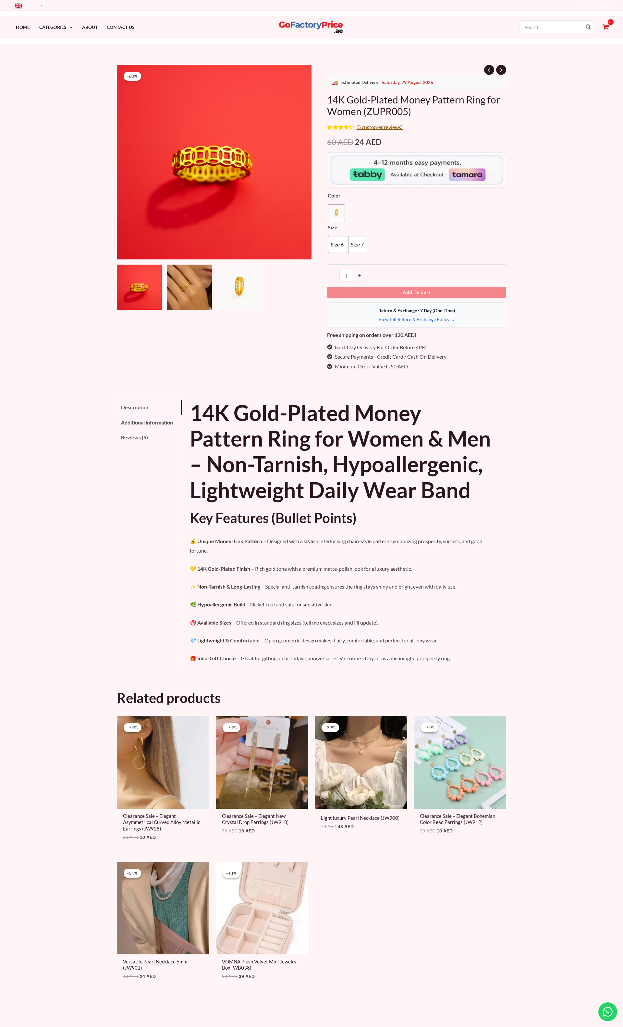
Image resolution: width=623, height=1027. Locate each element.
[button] (70, 27)
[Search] (588, 27)
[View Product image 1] (139, 287)
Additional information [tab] (147, 422)
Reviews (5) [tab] (134, 437)
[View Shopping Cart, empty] (606, 27)
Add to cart (417, 292)
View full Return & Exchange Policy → (416, 319)
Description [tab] (134, 407)
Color (334, 195)
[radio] (336, 213)
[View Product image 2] (189, 287)
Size (332, 227)
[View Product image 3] (239, 287)
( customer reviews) (379, 127)
